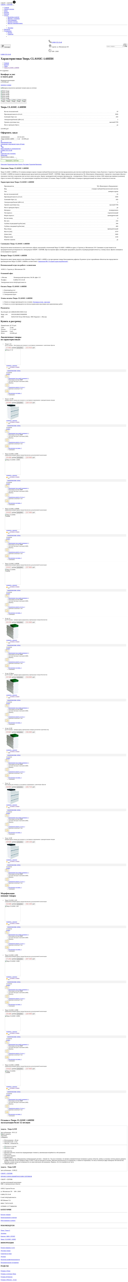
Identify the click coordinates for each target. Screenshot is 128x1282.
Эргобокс (3, 1233)
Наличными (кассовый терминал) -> (18, 378)
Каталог (6, 12)
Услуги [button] (6, 15)
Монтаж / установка (14, 18)
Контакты (7, 29)
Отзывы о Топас (5, 1271)
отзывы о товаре (14, 367)
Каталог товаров (6, 1214)
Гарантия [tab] (32, 164)
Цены (6, 10)
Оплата (10, 32)
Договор (3, 1256)
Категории (7, 47)
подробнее (5, 70)
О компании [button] (7, 31)
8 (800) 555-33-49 (57, 42)
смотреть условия (6, 85)
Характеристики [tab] (12, 164)
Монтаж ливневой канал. (15, 23)
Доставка (10, 28)
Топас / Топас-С (5, 1230)
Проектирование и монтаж (9, 1217)
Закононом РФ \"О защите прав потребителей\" (53, 261)
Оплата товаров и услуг (8, 1247)
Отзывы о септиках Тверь (8, 1274)
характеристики (11, 370)
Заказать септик (12, 161)
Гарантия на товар (6, 1253)
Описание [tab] (4, 164)
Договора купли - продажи (41, 302)
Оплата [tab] (20, 164)
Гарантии (10, 34)
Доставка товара (5, 1250)
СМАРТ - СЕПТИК (6, 4)
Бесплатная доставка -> (15, 393)
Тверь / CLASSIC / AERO (8, 1239)
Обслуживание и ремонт (8, 1220)
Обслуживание (12, 20)
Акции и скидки (9, 9)
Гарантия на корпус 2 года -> (16, 387)
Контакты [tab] (38, 164)
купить (8, 374)
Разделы (6, 14)
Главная (6, 7)
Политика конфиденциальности (10, 1259)
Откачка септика (13, 21)
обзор (19, 370)
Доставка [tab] (26, 164)
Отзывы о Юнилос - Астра (9, 1280)
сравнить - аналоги (11, 365)
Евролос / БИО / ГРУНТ (8, 1236)
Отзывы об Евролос (7, 1277)
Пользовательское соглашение (10, 1262)
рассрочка (20, 347)
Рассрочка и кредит (13, 17)
